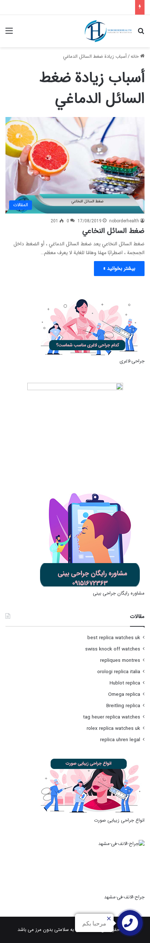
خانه (135, 56)
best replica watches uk (113, 638)
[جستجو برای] (141, 34)
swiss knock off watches (112, 649)
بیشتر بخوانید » (119, 268)
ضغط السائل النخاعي (113, 231)
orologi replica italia (118, 672)
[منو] (9, 34)
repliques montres (120, 660)
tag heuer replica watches (111, 717)
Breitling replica (123, 706)
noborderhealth (124, 221)
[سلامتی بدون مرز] (108, 31)
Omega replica (124, 694)
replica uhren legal (120, 740)
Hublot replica (125, 683)
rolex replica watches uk (113, 728)
